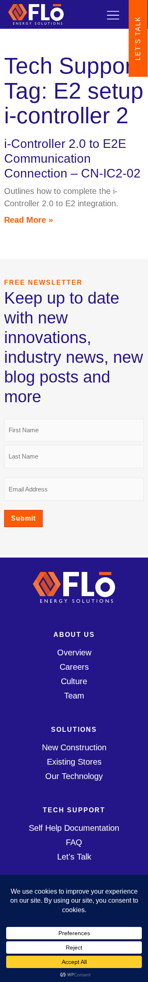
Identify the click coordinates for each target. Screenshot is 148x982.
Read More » (28, 219)
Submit (23, 518)
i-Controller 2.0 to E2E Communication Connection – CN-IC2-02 (72, 158)
